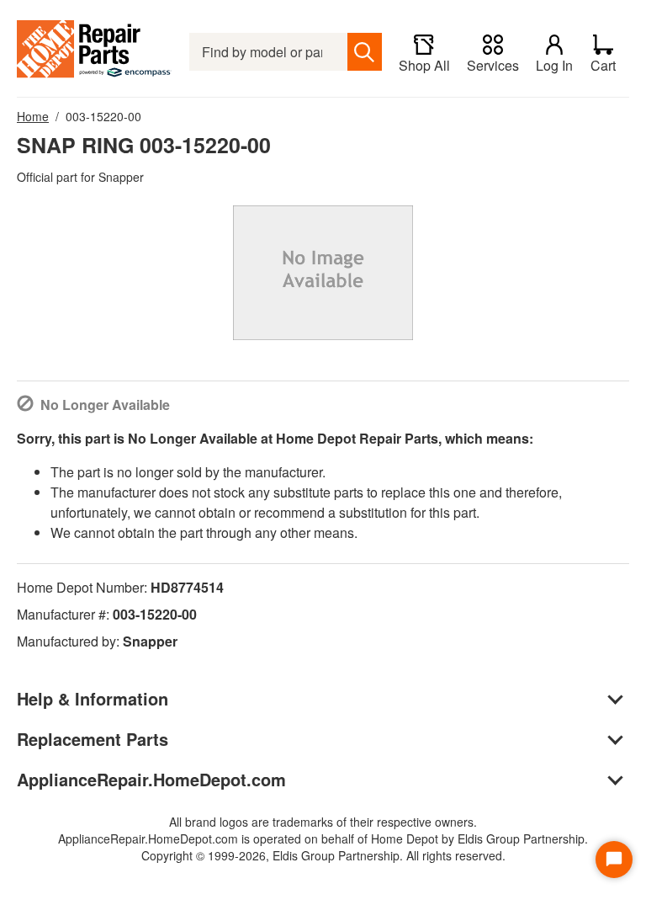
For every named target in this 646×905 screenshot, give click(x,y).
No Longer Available (105, 404)
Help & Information (92, 698)
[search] (364, 52)
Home (33, 116)
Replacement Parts (92, 739)
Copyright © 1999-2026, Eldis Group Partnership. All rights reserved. (323, 855)
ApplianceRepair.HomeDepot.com (151, 779)
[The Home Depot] (94, 51)
